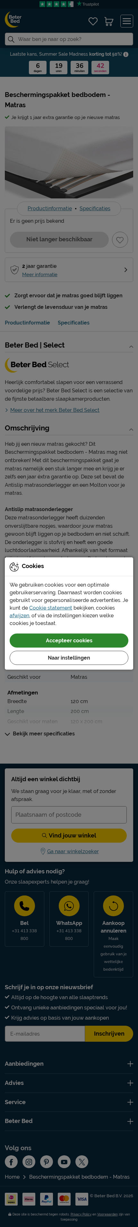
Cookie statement (50, 608)
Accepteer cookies (69, 641)
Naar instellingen (69, 658)
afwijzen (19, 616)
